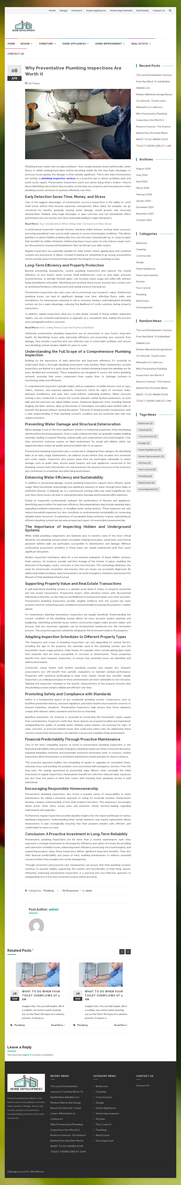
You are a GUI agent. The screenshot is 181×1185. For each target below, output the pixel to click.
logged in (27, 1054)
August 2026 (143, 168)
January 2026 (143, 200)
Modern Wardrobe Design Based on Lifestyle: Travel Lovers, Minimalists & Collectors (154, 101)
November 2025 (145, 213)
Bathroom (141, 242)
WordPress (37, 1171)
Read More (57, 1025)
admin (89, 890)
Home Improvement (121, 10)
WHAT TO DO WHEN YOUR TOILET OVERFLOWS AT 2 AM (41, 995)
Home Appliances (96, 10)
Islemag (11, 1171)
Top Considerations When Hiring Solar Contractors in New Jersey (75, 223)
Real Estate (142, 10)
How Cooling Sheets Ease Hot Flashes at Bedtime (66, 327)
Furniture (77, 10)
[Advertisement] (106, 25)
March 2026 (142, 187)
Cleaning (141, 249)
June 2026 (142, 174)
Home (52, 10)
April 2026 (141, 181)
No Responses (71, 890)
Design (64, 10)
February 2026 (144, 194)
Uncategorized (144, 307)
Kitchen (140, 281)
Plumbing (48, 890)
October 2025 (144, 219)
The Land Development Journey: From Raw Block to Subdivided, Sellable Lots (154, 81)
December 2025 (145, 207)
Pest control (143, 287)
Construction (143, 255)
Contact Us (159, 10)
